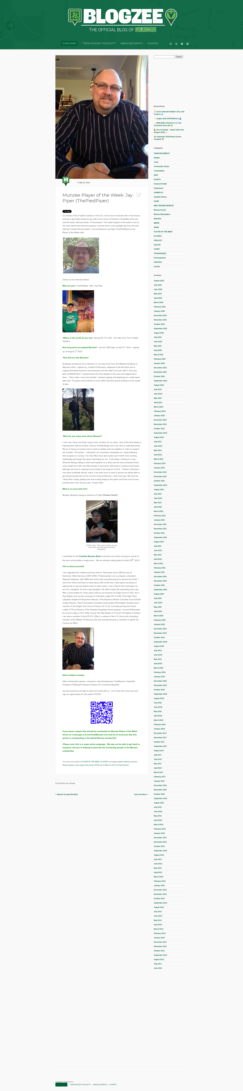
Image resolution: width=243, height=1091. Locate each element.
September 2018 (160, 694)
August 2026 (159, 281)
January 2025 (159, 363)
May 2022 (158, 503)
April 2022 (158, 507)
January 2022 (159, 520)
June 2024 (158, 394)
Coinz (156, 162)
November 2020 (160, 581)
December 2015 (160, 838)
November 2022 (160, 476)
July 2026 (158, 285)
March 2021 (158, 564)
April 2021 (158, 559)
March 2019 (158, 668)
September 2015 (160, 851)
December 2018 (160, 681)
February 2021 (160, 568)
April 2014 (158, 925)
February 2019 (160, 672)
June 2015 (158, 864)
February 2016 (160, 829)
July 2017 (158, 755)
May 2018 (158, 711)
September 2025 (160, 329)
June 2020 (158, 603)
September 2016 (160, 798)
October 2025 (159, 324)
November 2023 (160, 424)
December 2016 (160, 785)
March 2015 (158, 877)
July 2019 (158, 651)
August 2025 (159, 333)
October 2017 (159, 742)
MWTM (156, 223)
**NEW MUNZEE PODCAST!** (99, 43)
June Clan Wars (140, 794)
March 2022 (158, 511)
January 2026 (159, 311)
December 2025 (160, 316)
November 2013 (160, 946)
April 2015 (158, 872)
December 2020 (160, 577)
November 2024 (160, 372)
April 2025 (158, 350)
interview (126, 762)
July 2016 (158, 807)
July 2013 (158, 964)
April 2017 (158, 768)
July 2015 (158, 859)
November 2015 (160, 842)
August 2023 (159, 437)
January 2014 (159, 938)
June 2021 (158, 550)
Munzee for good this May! (67, 794)
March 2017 (158, 772)
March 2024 (158, 407)
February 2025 (160, 359)
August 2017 (159, 751)
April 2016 (158, 820)
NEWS (156, 227)
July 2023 (158, 442)
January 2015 (159, 885)
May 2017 (158, 764)
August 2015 (159, 855)
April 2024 (158, 403)
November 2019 (160, 633)
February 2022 (160, 516)
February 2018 (160, 725)
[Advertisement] (175, 81)
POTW (96, 765)
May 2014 (158, 920)
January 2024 (159, 416)
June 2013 (158, 968)
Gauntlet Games (160, 197)
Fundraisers (159, 188)
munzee (134, 762)
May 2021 (158, 555)
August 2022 (159, 490)
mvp (77, 765)
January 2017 (159, 781)
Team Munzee (123, 765)
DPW (156, 175)
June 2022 (158, 498)
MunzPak (157, 219)
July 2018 (158, 703)
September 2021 (160, 537)
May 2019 (158, 659)
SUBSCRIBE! (69, 43)
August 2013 (159, 959)
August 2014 (159, 907)
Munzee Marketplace (162, 214)
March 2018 (158, 720)
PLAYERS (153, 43)
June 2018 (158, 707)
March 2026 (158, 302)
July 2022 (158, 494)
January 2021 (159, 572)
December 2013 (160, 942)
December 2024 (160, 368)
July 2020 (158, 598)
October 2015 (159, 846)
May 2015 (158, 868)
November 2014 (160, 894)
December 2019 (160, 629)
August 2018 (159, 698)
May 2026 (158, 294)
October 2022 (159, 481)
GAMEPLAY (158, 193)
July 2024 (158, 389)
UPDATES (158, 262)
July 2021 (158, 546)
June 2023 (158, 446)
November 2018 (160, 685)
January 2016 (159, 833)
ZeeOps (157, 267)
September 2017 (160, 746)
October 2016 (159, 794)
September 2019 (160, 642)
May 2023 (158, 450)
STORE (157, 249)
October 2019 (159, 637)
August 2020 (159, 594)
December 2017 (160, 733)
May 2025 (158, 346)
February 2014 (160, 933)
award (120, 762)
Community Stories (161, 166)
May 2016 (158, 816)
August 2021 (159, 542)
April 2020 (158, 611)
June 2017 (158, 759)
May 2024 (158, 398)
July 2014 (158, 912)
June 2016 (158, 812)
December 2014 (160, 890)
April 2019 (158, 664)
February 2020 (160, 620)
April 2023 (158, 455)
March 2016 (158, 825)
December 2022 (160, 472)
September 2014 (160, 903)
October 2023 (159, 429)
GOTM (156, 201)
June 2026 (158, 289)
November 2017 (160, 738)
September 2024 (160, 381)
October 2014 (159, 899)
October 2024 (159, 376)
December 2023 (160, 420)
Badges (157, 158)
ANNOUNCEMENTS (132, 43)
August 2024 (159, 385)
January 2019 (159, 677)
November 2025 (160, 320)
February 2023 (160, 463)
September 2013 (160, 955)
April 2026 (158, 298)
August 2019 (159, 646)
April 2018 (158, 716)
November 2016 (160, 790)
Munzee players (68, 765)
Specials (157, 245)
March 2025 (158, 355)
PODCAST (158, 240)
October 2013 (159, 951)
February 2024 (160, 411)
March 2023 (158, 459)
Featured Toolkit (160, 184)
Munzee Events (160, 210)
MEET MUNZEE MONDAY (164, 206)
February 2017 (160, 777)
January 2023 (159, 468)
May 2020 (158, 607)
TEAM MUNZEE (160, 253)
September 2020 (160, 590)
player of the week (87, 765)
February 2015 (160, 881)
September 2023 (160, 433)
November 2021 (160, 529)
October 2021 (159, 533)
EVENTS (157, 179)
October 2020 (159, 585)
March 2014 (158, 929)
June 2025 (158, 342)
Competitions (159, 171)
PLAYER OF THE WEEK (90, 762)
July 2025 (158, 337)
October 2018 (159, 690)
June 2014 (158, 916)
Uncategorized (160, 258)
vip (101, 765)
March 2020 (158, 616)
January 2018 (159, 729)
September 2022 (160, 485)
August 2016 (159, 803)
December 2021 (160, 524)
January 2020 (159, 624)
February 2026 (160, 307)
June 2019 (158, 655)
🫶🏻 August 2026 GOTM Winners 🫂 (167, 119)
